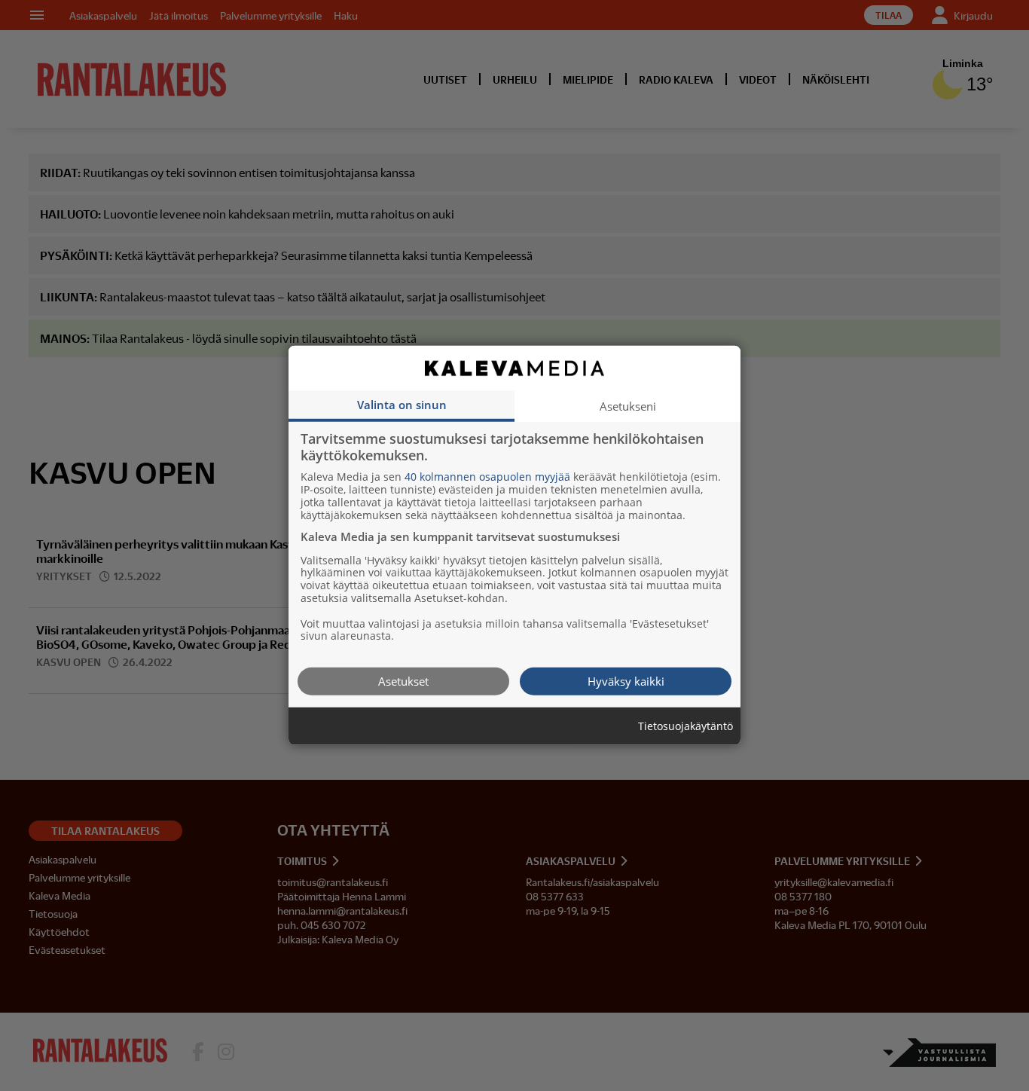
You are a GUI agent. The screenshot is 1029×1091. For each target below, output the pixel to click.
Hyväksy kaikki (626, 681)
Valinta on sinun (402, 404)
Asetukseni (628, 406)
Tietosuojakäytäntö (685, 726)
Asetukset (403, 681)
